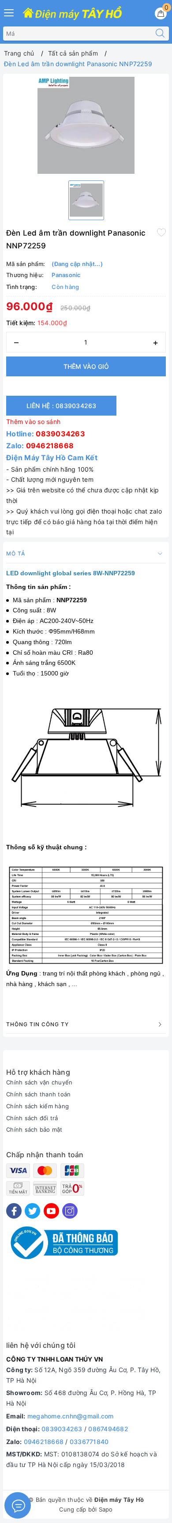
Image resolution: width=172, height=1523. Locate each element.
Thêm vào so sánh (33, 421)
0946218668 (50, 445)
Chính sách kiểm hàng (37, 1106)
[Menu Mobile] (9, 12)
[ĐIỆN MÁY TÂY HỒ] (72, 14)
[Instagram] (70, 1211)
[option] (86, 125)
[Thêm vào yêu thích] (161, 232)
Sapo (106, 1509)
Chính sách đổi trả (32, 1118)
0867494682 (108, 1429)
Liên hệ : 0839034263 (61, 405)
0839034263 (60, 433)
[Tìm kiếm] (160, 33)
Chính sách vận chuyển (39, 1082)
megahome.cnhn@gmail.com (70, 1416)
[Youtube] (51, 1211)
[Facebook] (14, 1211)
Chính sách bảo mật (34, 1129)
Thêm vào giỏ (86, 366)
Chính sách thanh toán (38, 1094)
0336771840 (89, 1441)
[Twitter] (32, 1211)
